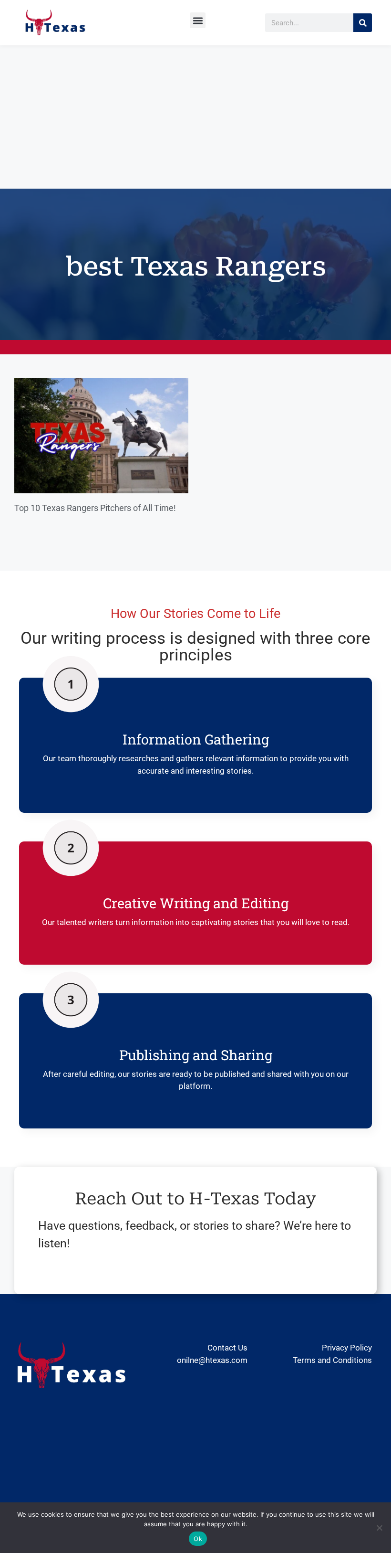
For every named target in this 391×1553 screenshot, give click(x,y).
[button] (198, 20)
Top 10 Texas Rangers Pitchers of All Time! (95, 508)
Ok (198, 1538)
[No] (379, 1527)
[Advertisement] (195, 117)
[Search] (362, 22)
